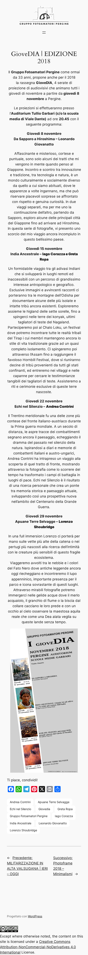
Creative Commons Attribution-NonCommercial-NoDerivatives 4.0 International (38, 947)
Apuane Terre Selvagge (53, 802)
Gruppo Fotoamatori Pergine (28, 816)
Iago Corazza (64, 816)
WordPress (35, 916)
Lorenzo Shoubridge (23, 830)
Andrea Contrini (20, 802)
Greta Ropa (65, 809)
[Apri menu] (44, 32)
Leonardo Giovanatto (53, 823)
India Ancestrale (20, 823)
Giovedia (44, 809)
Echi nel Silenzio (20, 809)
